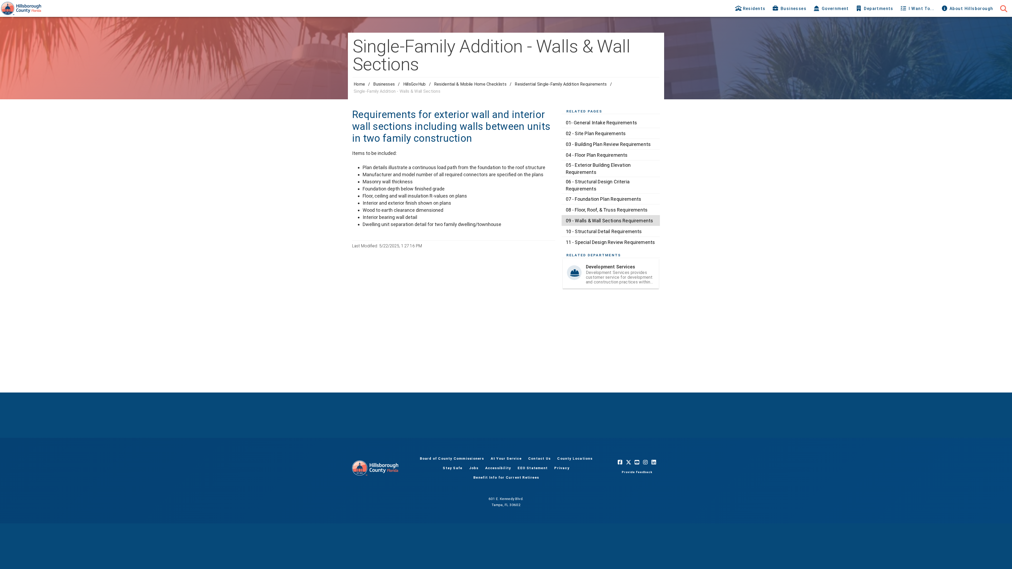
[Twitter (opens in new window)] (628, 462)
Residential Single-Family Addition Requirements (561, 84)
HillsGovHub (414, 84)
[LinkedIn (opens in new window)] (654, 462)
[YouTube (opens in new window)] (637, 462)
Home (359, 84)
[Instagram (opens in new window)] (645, 462)
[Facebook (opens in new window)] (620, 462)
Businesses (384, 84)
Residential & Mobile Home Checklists (470, 84)
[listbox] (611, 182)
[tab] (751, 8)
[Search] (1003, 8)
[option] (611, 122)
